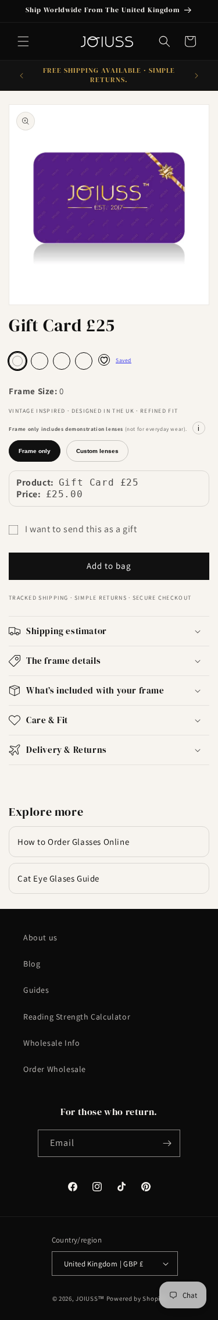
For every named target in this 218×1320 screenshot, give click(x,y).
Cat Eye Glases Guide (58, 878)
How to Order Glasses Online (73, 841)
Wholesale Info (51, 1043)
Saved (123, 360)
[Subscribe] (167, 1143)
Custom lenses (97, 451)
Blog (31, 963)
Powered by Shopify (136, 1298)
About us (40, 937)
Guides (36, 990)
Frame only (35, 451)
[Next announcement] (196, 76)
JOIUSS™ (90, 1298)
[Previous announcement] (21, 76)
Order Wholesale (54, 1069)
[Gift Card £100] (39, 361)
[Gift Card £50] (61, 361)
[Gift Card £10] (84, 361)
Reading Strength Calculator (76, 1016)
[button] (23, 41)
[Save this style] (104, 360)
